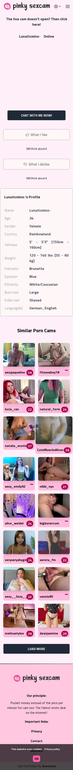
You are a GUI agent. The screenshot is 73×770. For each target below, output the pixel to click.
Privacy (36, 731)
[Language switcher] (57, 6)
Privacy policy (52, 749)
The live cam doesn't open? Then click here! (36, 21)
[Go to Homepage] (25, 6)
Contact (36, 740)
